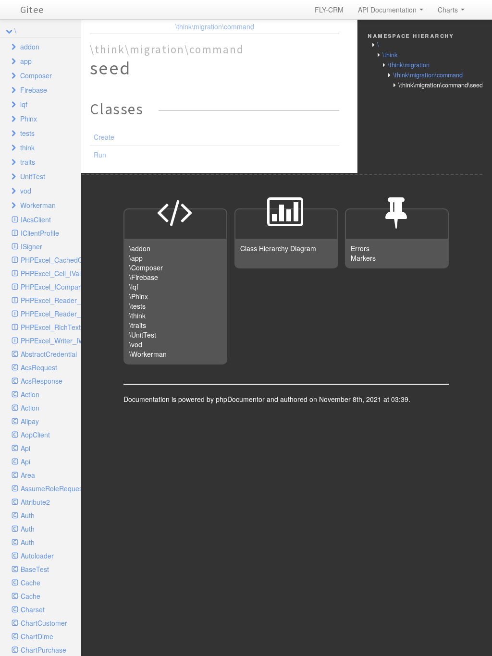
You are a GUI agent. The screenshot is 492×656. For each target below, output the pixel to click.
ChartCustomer (44, 623)
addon (29, 46)
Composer (36, 75)
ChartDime (37, 636)
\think (389, 54)
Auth (28, 515)
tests (27, 133)
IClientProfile (40, 233)
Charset (33, 609)
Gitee (32, 9)
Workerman (38, 205)
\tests (137, 306)
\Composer (146, 267)
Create (104, 137)
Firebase (33, 90)
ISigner (31, 246)
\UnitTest (142, 335)
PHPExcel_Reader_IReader (51, 300)
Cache (30, 582)
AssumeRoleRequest (51, 488)
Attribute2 (35, 502)
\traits (137, 325)
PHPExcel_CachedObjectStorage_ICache (51, 260)
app (26, 61)
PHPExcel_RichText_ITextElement (51, 327)
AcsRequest (39, 367)
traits (27, 162)
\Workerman (148, 354)
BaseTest (35, 569)
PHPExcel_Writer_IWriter (51, 340)
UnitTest (32, 176)
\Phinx (138, 296)
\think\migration (409, 65)
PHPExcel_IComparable (51, 287)
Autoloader (37, 555)
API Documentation (388, 9)
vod (25, 190)
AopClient (35, 434)
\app (136, 258)
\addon (139, 248)
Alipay (30, 421)
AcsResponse (41, 381)
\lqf (133, 287)
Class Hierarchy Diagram (278, 248)
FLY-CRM (329, 9)
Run (100, 154)
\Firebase (143, 277)
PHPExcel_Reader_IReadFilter (51, 313)
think (27, 147)
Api (25, 448)
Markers (363, 258)
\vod (135, 344)
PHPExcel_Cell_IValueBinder (51, 273)
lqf (23, 104)
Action (30, 394)
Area (28, 475)
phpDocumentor (241, 399)
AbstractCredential (49, 354)
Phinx (28, 118)
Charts (449, 9)
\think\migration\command (214, 26)
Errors (360, 248)
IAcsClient (36, 219)
